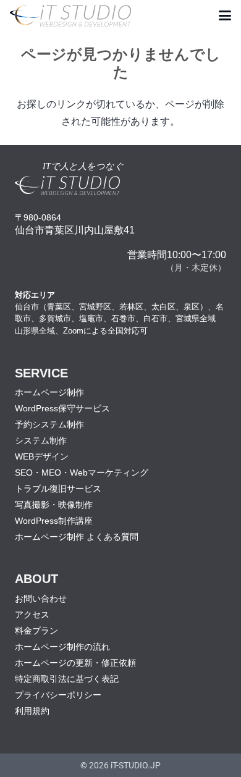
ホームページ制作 (49, 392)
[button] (225, 15)
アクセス (32, 615)
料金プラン (36, 631)
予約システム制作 (49, 424)
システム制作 (41, 440)
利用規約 (32, 711)
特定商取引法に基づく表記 (67, 679)
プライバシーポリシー (58, 695)
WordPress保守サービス (62, 408)
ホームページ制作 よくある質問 (76, 537)
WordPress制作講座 (54, 521)
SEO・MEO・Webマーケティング (81, 472)
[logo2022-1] (70, 16)
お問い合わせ (41, 598)
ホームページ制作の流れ (62, 647)
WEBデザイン (42, 456)
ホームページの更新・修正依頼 (75, 663)
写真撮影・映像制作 (54, 505)
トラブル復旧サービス (58, 489)
